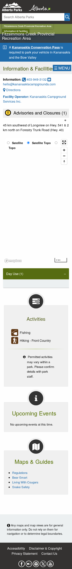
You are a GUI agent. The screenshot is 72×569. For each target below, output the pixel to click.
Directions (13, 90)
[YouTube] (50, 562)
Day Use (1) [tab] (14, 273)
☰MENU (62, 68)
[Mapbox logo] (13, 261)
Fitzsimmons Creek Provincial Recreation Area (27, 26)
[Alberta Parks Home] (14, 7)
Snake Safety (21, 487)
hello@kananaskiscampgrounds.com (29, 84)
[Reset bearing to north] (64, 161)
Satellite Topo (41, 143)
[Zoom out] (64, 156)
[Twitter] (43, 562)
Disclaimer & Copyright (45, 548)
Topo (12, 148)
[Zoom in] (64, 150)
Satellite (17, 143)
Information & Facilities (16, 31)
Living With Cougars (25, 482)
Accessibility (16, 548)
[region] (36, 200)
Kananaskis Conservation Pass (36, 47)
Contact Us (49, 553)
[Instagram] (36, 562)
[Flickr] (29, 562)
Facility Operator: (16, 96)
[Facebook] (21, 562)
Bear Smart (19, 477)
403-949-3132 (36, 79)
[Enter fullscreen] (64, 142)
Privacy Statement (24, 553)
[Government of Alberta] (38, 7)
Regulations (20, 473)
